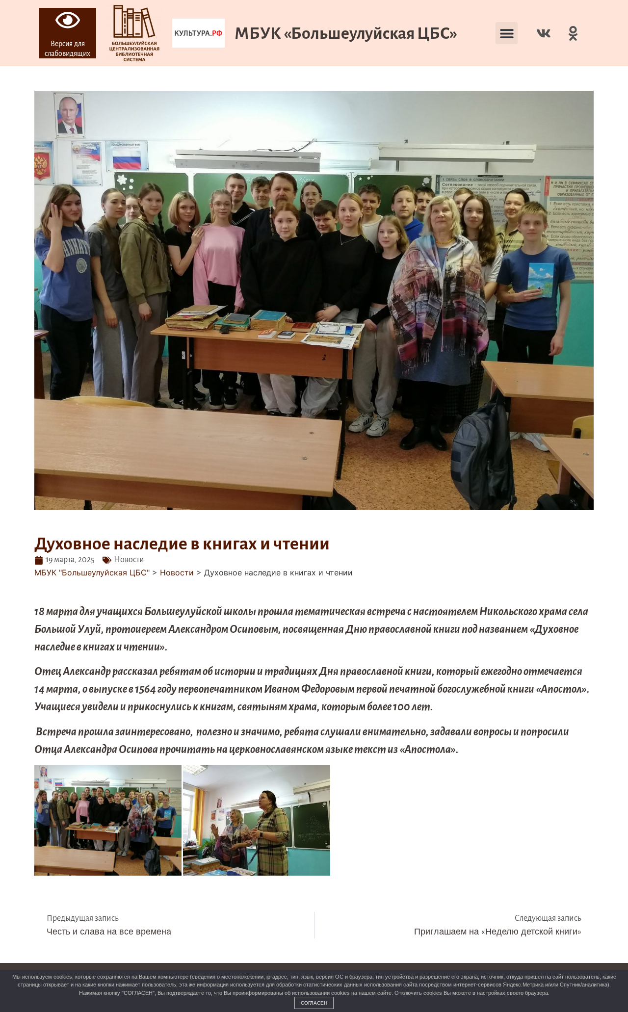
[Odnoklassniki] (573, 33)
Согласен (314, 1003)
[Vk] (543, 33)
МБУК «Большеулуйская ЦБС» (346, 33)
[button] (507, 33)
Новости (129, 559)
